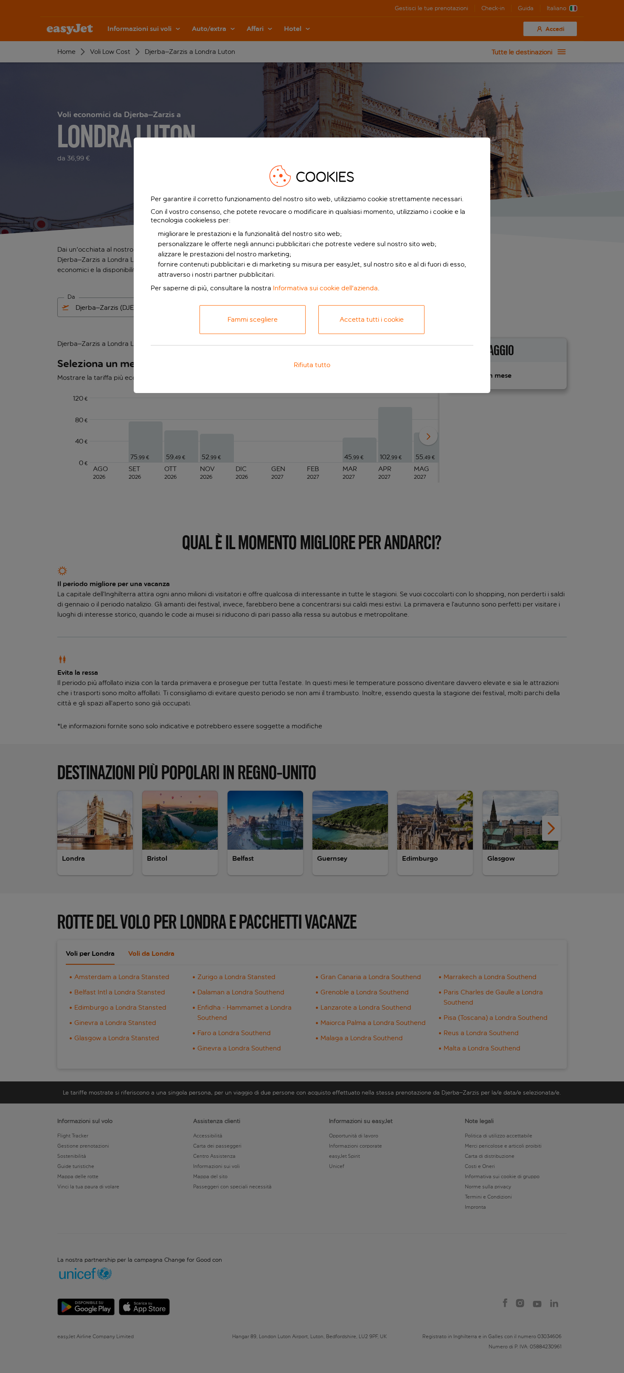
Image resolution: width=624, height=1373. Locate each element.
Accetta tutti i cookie (372, 319)
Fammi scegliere (253, 319)
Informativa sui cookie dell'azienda (325, 288)
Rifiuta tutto (312, 365)
